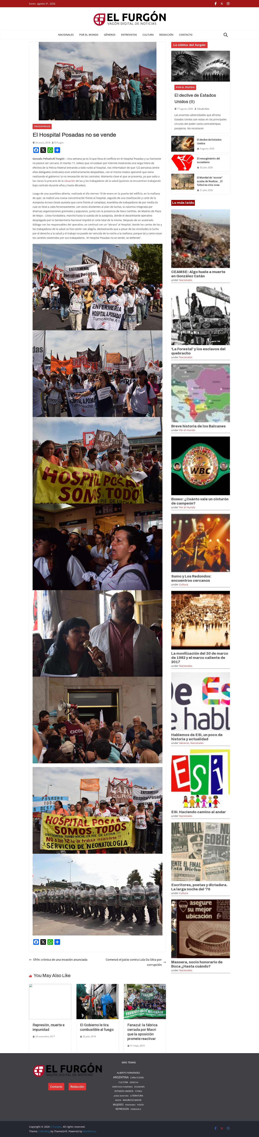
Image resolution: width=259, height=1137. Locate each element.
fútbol (138, 1091)
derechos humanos (122, 1086)
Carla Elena (137, 1077)
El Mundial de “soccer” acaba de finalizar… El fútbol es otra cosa (210, 181)
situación (69, 181)
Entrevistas (129, 34)
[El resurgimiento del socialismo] (182, 163)
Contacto (185, 34)
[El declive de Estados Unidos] (182, 144)
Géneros (109, 34)
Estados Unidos (124, 1091)
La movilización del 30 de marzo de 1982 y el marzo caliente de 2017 (199, 657)
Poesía (140, 1104)
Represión (122, 1109)
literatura (136, 1095)
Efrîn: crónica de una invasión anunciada (60, 960)
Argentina (121, 1077)
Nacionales (66, 34)
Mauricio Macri (132, 1100)
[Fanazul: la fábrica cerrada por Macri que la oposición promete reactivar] (145, 986)
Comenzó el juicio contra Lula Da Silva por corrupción (134, 962)
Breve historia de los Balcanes (198, 426)
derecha (134, 1082)
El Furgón (59, 142)
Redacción (166, 34)
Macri (118, 1100)
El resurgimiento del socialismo (208, 160)
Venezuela (136, 1109)
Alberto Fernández (128, 1072)
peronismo (130, 1105)
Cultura (148, 34)
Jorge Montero (121, 1096)
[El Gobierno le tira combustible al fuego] (97, 986)
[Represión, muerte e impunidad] (50, 986)
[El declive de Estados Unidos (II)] (200, 66)
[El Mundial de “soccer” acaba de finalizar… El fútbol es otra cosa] (182, 184)
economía (139, 1086)
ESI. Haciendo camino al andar (198, 812)
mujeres (118, 1104)
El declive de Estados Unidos (209, 141)
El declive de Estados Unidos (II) (195, 98)
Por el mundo (88, 34)
